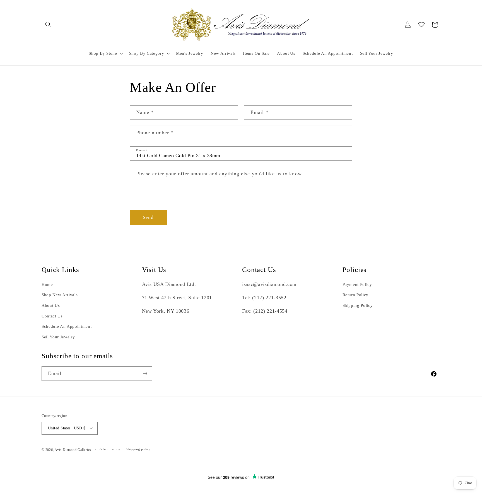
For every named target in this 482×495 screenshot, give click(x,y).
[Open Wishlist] (421, 24)
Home (47, 284)
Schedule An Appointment (66, 326)
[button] (48, 24)
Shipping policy (138, 449)
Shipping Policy (358, 305)
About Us (51, 305)
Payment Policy (357, 284)
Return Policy (356, 294)
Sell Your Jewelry (58, 336)
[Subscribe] (145, 373)
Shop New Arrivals (60, 294)
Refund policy (109, 449)
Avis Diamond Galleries (73, 450)
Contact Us (52, 316)
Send (148, 217)
